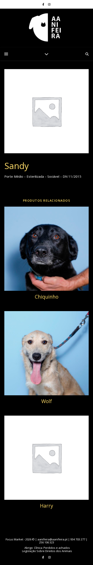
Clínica (38, 548)
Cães (23, 190)
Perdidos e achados (56, 548)
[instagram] (49, 4)
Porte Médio (36, 190)
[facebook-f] (43, 4)
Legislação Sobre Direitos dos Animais (47, 551)
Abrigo (28, 548)
